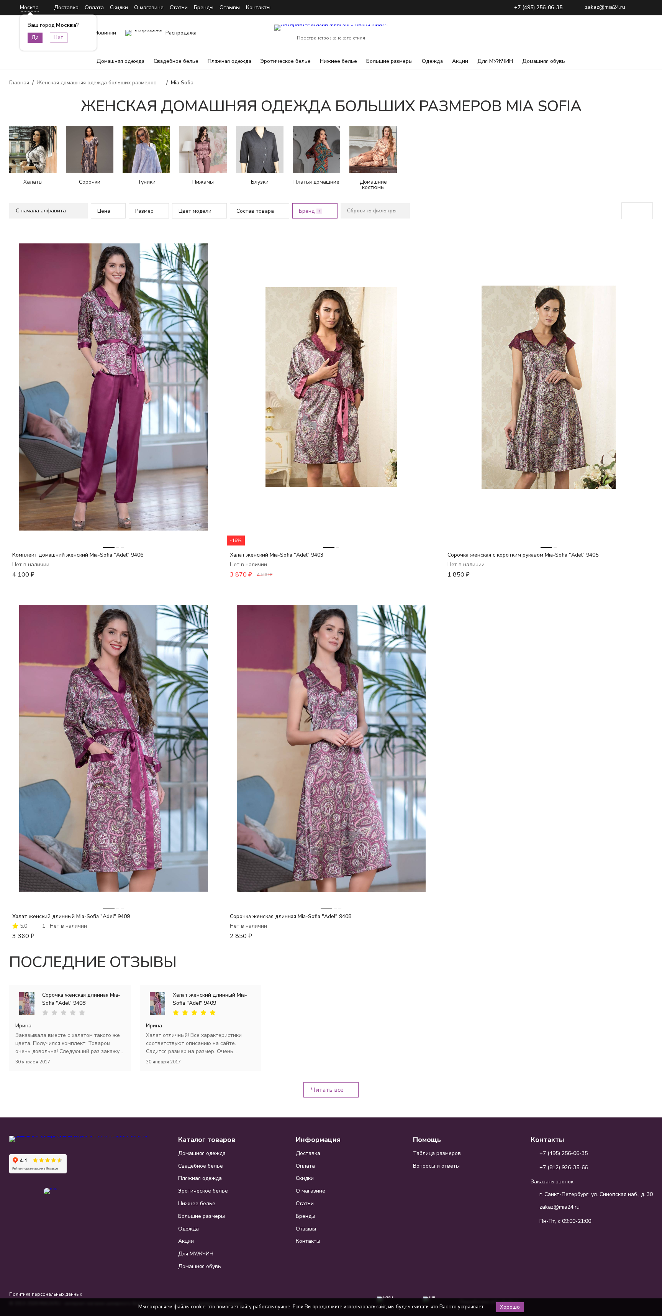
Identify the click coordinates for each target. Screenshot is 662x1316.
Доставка (66, 7)
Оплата (94, 7)
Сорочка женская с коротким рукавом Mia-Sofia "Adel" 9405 (522, 555)
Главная (19, 82)
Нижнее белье (338, 61)
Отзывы (230, 7)
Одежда (432, 61)
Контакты (258, 7)
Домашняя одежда (120, 61)
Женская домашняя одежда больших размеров (97, 82)
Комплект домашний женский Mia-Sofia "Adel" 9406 (77, 555)
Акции (460, 61)
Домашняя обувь (543, 61)
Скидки (119, 7)
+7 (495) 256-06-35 (538, 8)
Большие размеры (389, 61)
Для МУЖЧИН (495, 61)
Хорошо (510, 1307)
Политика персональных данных (45, 1294)
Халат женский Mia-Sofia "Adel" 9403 (276, 555)
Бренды (203, 7)
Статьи (179, 7)
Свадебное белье (176, 61)
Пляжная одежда (229, 61)
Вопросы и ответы (436, 1166)
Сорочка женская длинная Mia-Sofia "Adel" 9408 (290, 916)
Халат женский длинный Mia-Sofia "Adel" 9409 (71, 916)
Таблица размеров (437, 1153)
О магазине (149, 7)
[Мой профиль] (599, 33)
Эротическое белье (286, 61)
